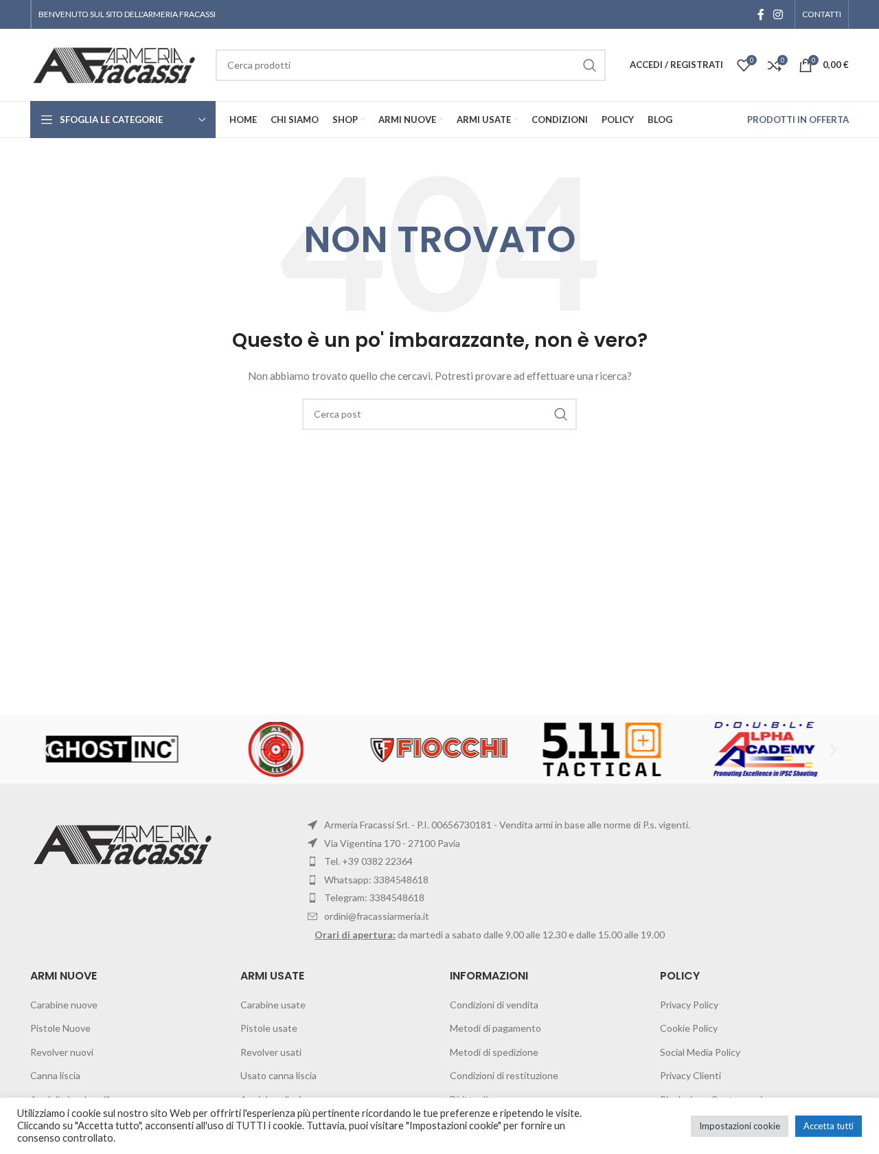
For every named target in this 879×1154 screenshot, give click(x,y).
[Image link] (124, 843)
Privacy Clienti (690, 1075)
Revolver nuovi (61, 1052)
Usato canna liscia (278, 1075)
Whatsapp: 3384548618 (376, 879)
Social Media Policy (700, 1052)
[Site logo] (116, 63)
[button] (45, 749)
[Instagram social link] (778, 14)
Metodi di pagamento (495, 1028)
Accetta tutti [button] (828, 1125)
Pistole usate (268, 1028)
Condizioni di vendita (494, 1004)
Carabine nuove (64, 1004)
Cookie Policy (689, 1028)
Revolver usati (270, 1052)
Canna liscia (55, 1075)
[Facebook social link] (761, 14)
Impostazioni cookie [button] (739, 1125)
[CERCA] (561, 414)
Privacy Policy (689, 1004)
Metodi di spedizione (494, 1052)
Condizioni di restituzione (504, 1075)
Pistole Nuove (60, 1028)
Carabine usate (273, 1004)
